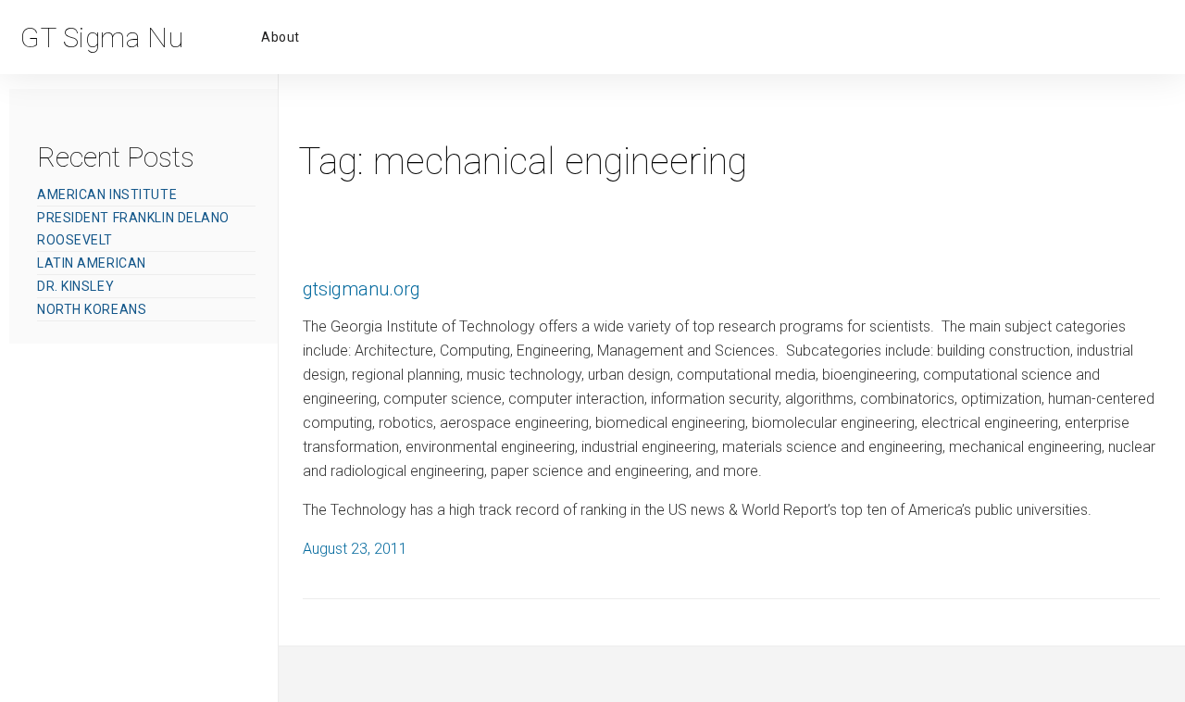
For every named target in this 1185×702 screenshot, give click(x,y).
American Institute (107, 194)
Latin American (91, 263)
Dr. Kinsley (75, 286)
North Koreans (91, 309)
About (280, 37)
